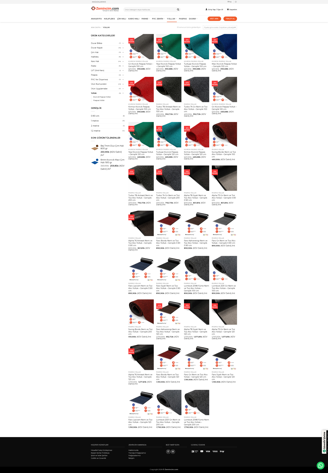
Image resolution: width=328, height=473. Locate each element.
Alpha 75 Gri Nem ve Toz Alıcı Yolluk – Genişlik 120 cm (223, 331)
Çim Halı (94, 52)
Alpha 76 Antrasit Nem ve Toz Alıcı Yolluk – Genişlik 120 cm (140, 377)
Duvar (192, 19)
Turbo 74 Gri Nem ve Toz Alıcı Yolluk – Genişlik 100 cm (195, 109)
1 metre (95, 121)
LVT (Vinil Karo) (97, 70)
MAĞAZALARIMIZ (99, 2)
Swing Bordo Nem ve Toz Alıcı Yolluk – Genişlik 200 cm (140, 331)
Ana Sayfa (95, 27)
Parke (93, 66)
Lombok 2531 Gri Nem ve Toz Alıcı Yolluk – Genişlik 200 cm (168, 422)
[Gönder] (178, 9)
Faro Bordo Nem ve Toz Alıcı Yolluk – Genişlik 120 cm (167, 377)
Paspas (183, 19)
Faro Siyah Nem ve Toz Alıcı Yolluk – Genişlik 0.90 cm (168, 288)
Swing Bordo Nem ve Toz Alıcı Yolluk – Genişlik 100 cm (224, 154)
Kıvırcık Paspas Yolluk (102, 97)
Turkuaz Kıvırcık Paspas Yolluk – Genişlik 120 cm (167, 153)
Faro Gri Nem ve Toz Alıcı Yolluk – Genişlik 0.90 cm (223, 242)
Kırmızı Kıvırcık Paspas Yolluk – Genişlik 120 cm (195, 153)
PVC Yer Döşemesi (99, 79)
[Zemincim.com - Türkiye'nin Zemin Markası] (105, 9)
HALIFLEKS (109, 19)
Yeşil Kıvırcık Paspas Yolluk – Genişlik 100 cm (168, 65)
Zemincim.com (171, 469)
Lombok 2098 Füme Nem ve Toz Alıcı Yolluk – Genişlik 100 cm (196, 288)
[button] (320, 465)
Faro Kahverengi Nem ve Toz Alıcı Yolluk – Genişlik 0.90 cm (195, 243)
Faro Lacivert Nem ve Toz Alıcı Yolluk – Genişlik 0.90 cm (140, 288)
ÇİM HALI (121, 19)
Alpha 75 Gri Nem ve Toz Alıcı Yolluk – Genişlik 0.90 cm (224, 197)
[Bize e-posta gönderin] (173, 452)
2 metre (95, 126)
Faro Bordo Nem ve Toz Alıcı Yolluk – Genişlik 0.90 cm (168, 243)
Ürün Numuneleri (98, 84)
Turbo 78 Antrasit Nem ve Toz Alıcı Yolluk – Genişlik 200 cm (140, 197)
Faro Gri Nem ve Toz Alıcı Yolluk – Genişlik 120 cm (196, 375)
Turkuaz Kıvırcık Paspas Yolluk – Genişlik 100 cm (195, 65)
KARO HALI (133, 19)
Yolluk (171, 19)
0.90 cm (95, 116)
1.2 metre (95, 131)
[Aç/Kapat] (123, 43)
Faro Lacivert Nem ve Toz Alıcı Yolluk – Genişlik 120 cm (140, 422)
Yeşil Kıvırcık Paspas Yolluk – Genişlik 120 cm (140, 153)
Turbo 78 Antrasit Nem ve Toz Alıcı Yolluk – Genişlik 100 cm (168, 109)
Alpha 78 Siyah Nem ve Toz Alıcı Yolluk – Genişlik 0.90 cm (195, 197)
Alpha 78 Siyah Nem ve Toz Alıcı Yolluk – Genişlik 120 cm (195, 331)
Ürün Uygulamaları (99, 88)
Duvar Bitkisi (96, 43)
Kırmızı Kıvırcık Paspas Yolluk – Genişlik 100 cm (139, 108)
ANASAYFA (96, 19)
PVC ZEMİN (157, 19)
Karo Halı (95, 61)
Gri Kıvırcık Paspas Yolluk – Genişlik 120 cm (224, 108)
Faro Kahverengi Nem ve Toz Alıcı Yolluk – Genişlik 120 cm (168, 331)
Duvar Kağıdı (96, 48)
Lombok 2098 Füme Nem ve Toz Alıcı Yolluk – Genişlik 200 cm (196, 422)
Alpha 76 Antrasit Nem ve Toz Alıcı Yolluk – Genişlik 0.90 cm (140, 243)
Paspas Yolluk (98, 100)
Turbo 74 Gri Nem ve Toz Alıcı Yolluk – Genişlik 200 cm (168, 197)
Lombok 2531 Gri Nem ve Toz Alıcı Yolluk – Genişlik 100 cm (224, 288)
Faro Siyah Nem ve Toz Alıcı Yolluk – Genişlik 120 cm (223, 377)
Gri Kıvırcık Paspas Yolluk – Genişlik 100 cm (140, 65)
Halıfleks (95, 57)
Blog (229, 2)
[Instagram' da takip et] (236, 2)
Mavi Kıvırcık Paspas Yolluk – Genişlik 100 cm (224, 65)
